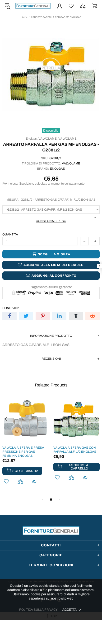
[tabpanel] (25, 446)
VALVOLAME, (48, 138)
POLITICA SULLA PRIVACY (38, 609)
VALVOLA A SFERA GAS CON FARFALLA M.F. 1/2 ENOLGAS (74, 449)
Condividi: (10, 308)
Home (24, 17)
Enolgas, (32, 138)
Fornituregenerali (33, 6)
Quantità (10, 234)
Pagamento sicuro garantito (51, 287)
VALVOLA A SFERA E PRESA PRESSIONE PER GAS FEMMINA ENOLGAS (23, 451)
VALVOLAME (67, 138)
